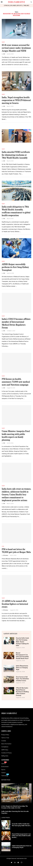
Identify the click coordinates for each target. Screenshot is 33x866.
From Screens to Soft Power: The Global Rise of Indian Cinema (22, 678)
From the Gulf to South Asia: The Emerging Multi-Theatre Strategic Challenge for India (22, 641)
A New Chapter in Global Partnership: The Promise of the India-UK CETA (14, 807)
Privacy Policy (5, 734)
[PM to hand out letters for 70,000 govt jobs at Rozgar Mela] (16, 533)
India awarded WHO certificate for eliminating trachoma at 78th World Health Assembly (16, 155)
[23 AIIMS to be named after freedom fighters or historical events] (16, 585)
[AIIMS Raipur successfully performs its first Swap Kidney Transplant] (16, 248)
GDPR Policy (4, 750)
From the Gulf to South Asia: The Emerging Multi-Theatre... (21, 824)
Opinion (3, 763)
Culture (3, 772)
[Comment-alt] (21, 862)
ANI (4, 54)
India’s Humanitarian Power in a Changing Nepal (22, 667)
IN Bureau (5, 555)
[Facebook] (18, 862)
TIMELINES (26, 5)
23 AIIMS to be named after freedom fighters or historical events (15, 604)
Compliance (4, 747)
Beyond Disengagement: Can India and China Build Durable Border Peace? (22, 655)
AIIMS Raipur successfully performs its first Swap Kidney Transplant (15, 267)
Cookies (3, 740)
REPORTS (19, 5)
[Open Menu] (1, 2)
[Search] (31, 2)
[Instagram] (15, 862)
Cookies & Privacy (6, 753)
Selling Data (4, 756)
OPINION (6, 5)
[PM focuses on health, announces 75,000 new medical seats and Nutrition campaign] (16, 363)
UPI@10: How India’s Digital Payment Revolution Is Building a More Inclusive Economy (22, 691)
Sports (3, 769)
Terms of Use (5, 737)
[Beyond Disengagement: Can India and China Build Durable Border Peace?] (9, 655)
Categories (5, 760)
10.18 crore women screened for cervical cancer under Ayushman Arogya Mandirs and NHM (16, 48)
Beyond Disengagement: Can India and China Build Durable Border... (21, 835)
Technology (4, 775)
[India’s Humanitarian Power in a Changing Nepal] (9, 668)
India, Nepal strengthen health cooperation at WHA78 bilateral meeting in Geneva (16, 100)
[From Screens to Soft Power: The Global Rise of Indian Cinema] (9, 679)
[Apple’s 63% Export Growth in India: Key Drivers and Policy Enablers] (16, 793)
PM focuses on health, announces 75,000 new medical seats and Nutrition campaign (16, 382)
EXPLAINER (13, 5)
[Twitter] (11, 862)
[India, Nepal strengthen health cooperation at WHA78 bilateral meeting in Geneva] (16, 81)
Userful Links (6, 731)
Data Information (6, 743)
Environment (5, 766)
